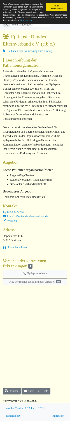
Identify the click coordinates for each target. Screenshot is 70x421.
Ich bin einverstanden (57, 7)
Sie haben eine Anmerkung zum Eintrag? (29, 51)
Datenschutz (13, 415)
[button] (12, 391)
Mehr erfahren (26, 20)
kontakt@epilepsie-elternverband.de (27, 216)
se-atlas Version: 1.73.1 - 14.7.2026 (26, 408)
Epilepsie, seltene (37, 273)
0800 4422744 (15, 212)
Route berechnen (17, 247)
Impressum (58, 415)
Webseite (11, 220)
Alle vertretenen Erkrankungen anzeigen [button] (34, 281)
